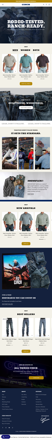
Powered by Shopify (31, 431)
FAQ (37, 397)
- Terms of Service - (13, 437)
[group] (26, 186)
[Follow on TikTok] (12, 427)
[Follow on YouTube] (9, 427)
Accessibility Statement (45, 437)
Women (25, 50)
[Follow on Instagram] (6, 427)
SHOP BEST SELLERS (7, 304)
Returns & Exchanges (41, 394)
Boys (36, 50)
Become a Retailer (40, 406)
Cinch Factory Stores (7, 409)
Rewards (24, 404)
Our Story (24, 394)
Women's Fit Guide (7, 421)
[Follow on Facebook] (2, 427)
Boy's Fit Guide (6, 423)
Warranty (38, 399)
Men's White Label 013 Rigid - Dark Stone (26, 340)
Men (15, 50)
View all (26, 243)
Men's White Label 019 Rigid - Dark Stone (9, 340)
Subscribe (36, 377)
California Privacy (35, 437)
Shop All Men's (26, 83)
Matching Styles (6, 401)
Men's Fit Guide (6, 418)
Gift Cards (4, 404)
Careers (24, 401)
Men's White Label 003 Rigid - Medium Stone (42, 340)
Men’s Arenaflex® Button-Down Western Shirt (9, 75)
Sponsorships (39, 404)
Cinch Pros (24, 397)
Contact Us (38, 401)
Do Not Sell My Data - (24, 437)
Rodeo (23, 399)
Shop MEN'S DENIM (26, 107)
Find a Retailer (6, 406)
